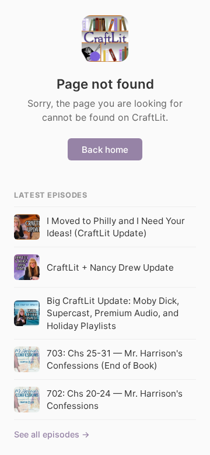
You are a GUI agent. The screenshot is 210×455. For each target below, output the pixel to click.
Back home (105, 149)
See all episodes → (52, 434)
